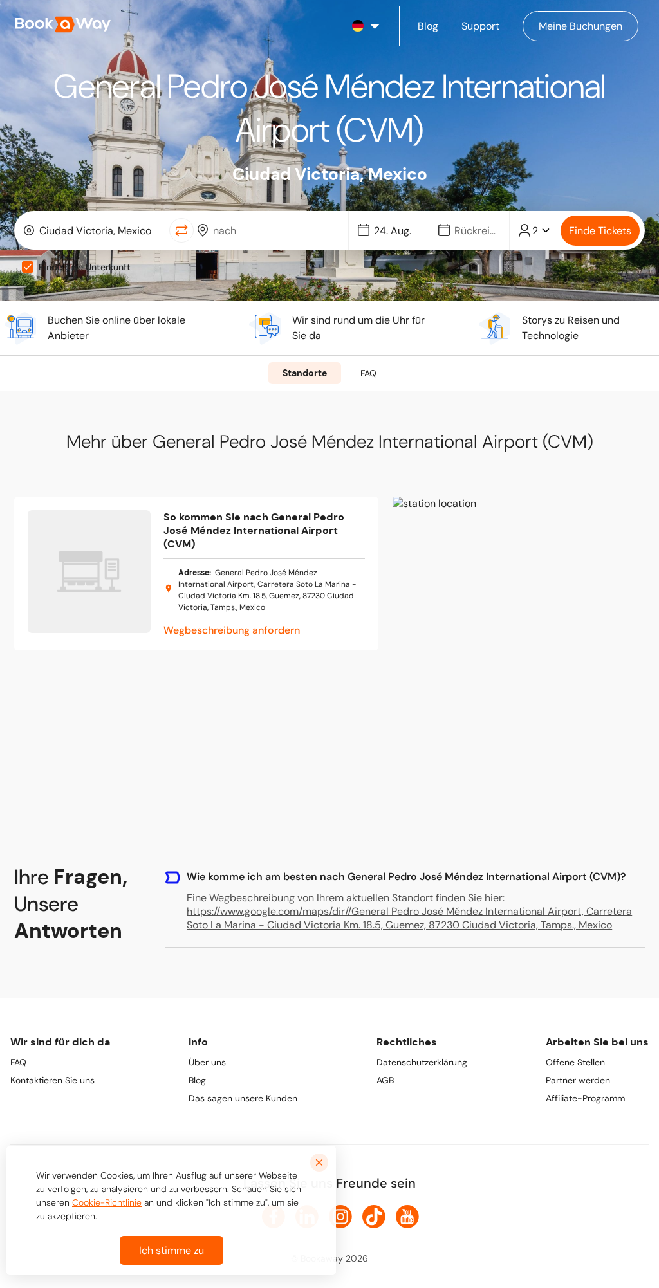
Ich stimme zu (171, 1250)
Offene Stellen (575, 1062)
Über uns (207, 1062)
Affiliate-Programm (585, 1098)
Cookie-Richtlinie (107, 1202)
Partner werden (578, 1080)
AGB (385, 1080)
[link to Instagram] (340, 1216)
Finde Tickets (600, 230)
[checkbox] (27, 267)
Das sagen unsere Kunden (243, 1098)
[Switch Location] (181, 230)
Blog (197, 1080)
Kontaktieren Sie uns (52, 1080)
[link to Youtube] (407, 1216)
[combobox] (94, 230)
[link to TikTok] (373, 1216)
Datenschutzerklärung (421, 1062)
